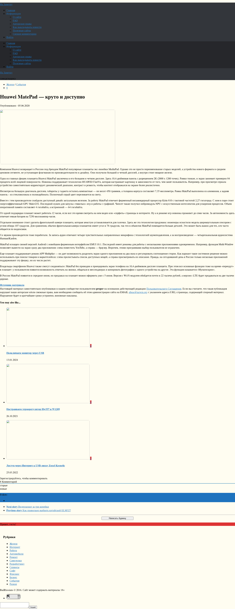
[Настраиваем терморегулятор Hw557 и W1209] (48, 402)
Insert (33, 607)
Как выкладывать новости (27, 27)
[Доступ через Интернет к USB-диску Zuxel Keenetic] (48, 458)
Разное (13, 584)
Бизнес (13, 577)
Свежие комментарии (24, 33)
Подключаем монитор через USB (25, 353)
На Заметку (6, 4)
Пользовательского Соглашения (163, 288)
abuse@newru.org (138, 292)
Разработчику (17, 563)
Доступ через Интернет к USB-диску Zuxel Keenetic (35, 465)
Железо (10, 84)
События (21, 84)
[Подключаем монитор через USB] (48, 345)
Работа (13, 550)
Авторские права (22, 23)
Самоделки (16, 560)
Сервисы (14, 567)
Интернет (15, 547)
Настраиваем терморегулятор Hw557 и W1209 (33, 409)
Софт (12, 570)
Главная (10, 10)
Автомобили (17, 553)
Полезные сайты (22, 30)
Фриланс (14, 574)
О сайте (17, 17)
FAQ (15, 20)
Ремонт (14, 557)
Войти (9, 37)
